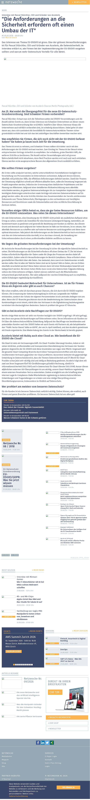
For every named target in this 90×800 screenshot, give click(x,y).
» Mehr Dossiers (80, 631)
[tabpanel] (23, 644)
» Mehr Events (35, 631)
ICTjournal (6, 779)
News (4, 10)
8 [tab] (28, 664)
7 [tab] (26, 664)
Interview (5, 555)
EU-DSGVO (14, 555)
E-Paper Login (51, 756)
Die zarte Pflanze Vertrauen (29, 717)
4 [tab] (20, 664)
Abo (3, 766)
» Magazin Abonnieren (59, 717)
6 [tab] (24, 664)
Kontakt (48, 760)
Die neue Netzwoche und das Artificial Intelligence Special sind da (28, 695)
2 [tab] (16, 664)
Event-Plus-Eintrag (53, 763)
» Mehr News (38, 570)
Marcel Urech (11, 38)
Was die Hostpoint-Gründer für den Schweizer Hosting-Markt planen (29, 707)
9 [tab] (30, 664)
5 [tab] (22, 664)
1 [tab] (14, 664)
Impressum (50, 779)
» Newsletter (54, 729)
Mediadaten (7, 756)
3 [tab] (18, 664)
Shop (4, 763)
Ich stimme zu (68, 787)
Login (47, 766)
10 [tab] (32, 664)
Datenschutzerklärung (18, 796)
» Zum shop (53, 723)
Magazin (5, 760)
